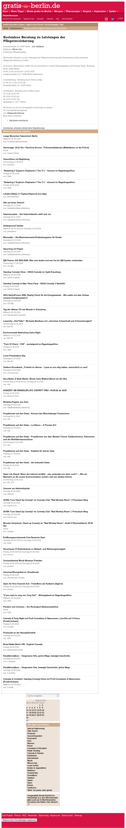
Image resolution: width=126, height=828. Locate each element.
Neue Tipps (17, 11)
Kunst (30, 746)
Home (5, 28)
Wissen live (17, 49)
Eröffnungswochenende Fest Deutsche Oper (24, 537)
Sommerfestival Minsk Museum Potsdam (22, 560)
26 (33, 715)
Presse (50, 19)
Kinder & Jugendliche (36, 768)
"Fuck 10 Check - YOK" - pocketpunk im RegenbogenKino (30, 344)
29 (40, 715)
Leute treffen (33, 765)
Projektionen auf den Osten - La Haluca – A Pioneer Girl (29, 425)
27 (35, 715)
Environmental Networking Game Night (21, 332)
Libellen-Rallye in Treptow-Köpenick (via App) (25, 194)
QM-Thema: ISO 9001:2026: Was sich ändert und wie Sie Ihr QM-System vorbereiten (43, 260)
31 (27, 718)
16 (43, 710)
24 (27, 715)
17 (27, 713)
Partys (30, 785)
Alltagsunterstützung (15, 113)
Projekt (40, 19)
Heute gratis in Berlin (39, 11)
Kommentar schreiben (24, 128)
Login (120, 18)
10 (27, 710)
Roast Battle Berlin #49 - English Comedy (22, 644)
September (100, 11)
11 (30, 710)
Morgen (58, 11)
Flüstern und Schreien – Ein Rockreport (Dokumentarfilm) (30, 607)
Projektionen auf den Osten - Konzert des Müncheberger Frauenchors (36, 413)
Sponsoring (67, 19)
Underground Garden (13, 226)
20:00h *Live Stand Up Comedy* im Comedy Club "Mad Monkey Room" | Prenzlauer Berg (45, 511)
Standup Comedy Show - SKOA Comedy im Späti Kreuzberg (32, 272)
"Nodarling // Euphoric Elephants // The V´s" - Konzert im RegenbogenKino (39, 171)
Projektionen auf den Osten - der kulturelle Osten (26, 462)
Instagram (106, 19)
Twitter (113, 19)
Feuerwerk (32, 738)
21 (38, 713)
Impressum (55, 815)
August (87, 11)
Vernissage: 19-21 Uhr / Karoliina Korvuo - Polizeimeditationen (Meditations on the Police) (46, 147)
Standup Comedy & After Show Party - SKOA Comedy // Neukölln (34, 283)
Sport (29, 783)
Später (112, 11)
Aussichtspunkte (34, 736)
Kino (29, 741)
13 (35, 710)
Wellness (31, 770)
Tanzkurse (31, 788)
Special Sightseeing (36, 728)
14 (38, 710)
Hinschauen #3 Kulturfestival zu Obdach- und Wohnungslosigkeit (34, 549)
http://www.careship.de (18, 120)
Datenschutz (67, 815)
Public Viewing (33, 751)
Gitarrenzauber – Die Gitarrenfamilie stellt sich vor (27, 214)
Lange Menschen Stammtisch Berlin (20, 136)
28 (38, 715)
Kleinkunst (32, 756)
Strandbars (32, 775)
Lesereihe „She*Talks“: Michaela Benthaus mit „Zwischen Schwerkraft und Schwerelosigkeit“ (47, 321)
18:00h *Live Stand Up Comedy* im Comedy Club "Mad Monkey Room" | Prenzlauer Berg (45, 500)
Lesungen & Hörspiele (37, 748)
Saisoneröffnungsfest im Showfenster (21, 572)
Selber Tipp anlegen (12, 19)
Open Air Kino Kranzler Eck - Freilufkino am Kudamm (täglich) (33, 584)
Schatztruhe (32, 773)
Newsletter (29, 19)
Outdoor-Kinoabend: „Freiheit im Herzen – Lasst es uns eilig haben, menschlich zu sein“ (45, 367)
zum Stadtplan (38, 46)
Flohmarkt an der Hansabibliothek (19, 633)
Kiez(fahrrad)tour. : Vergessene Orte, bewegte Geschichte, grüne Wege (36, 667)
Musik (30, 761)
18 (30, 713)
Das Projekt (7, 815)
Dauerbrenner (10, 15)
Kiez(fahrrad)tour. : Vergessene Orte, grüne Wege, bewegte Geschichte (36, 656)
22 (40, 713)
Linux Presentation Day (14, 356)
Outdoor (30, 778)
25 (30, 715)
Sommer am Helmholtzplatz (16, 488)
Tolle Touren (32, 731)
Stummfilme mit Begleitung (16, 159)
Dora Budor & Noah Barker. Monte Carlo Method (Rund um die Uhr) (35, 379)
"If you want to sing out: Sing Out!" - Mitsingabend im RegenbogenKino (37, 595)
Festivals (31, 733)
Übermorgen (73, 11)
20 (35, 713)
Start (5, 11)
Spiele (30, 780)
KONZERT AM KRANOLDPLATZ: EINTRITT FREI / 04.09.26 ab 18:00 (35, 390)
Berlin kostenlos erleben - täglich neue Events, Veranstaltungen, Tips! (33, 25)
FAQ (57, 19)
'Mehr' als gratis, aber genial (39, 790)
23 (43, 713)
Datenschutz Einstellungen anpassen (19, 820)
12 (33, 710)
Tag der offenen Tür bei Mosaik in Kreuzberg (24, 309)
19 (33, 713)
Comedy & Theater (35, 753)
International (32, 758)
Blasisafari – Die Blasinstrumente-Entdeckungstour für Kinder (32, 237)
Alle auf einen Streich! (13, 202)
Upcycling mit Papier (13, 249)
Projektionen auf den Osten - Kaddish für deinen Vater (29, 451)
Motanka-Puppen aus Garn (15, 402)
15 (40, 710)
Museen (30, 743)
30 (43, 715)
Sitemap (78, 815)
